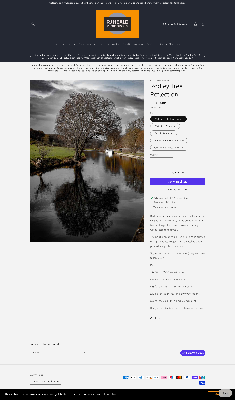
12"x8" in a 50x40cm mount (168, 119)
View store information (165, 207)
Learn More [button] (111, 394)
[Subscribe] (83, 352)
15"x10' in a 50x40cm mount (169, 140)
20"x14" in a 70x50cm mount (169, 147)
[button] (33, 24)
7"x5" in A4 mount (164, 133)
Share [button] (157, 317)
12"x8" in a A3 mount (165, 126)
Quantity (154, 155)
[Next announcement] (204, 3)
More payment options (178, 189)
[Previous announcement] (30, 3)
